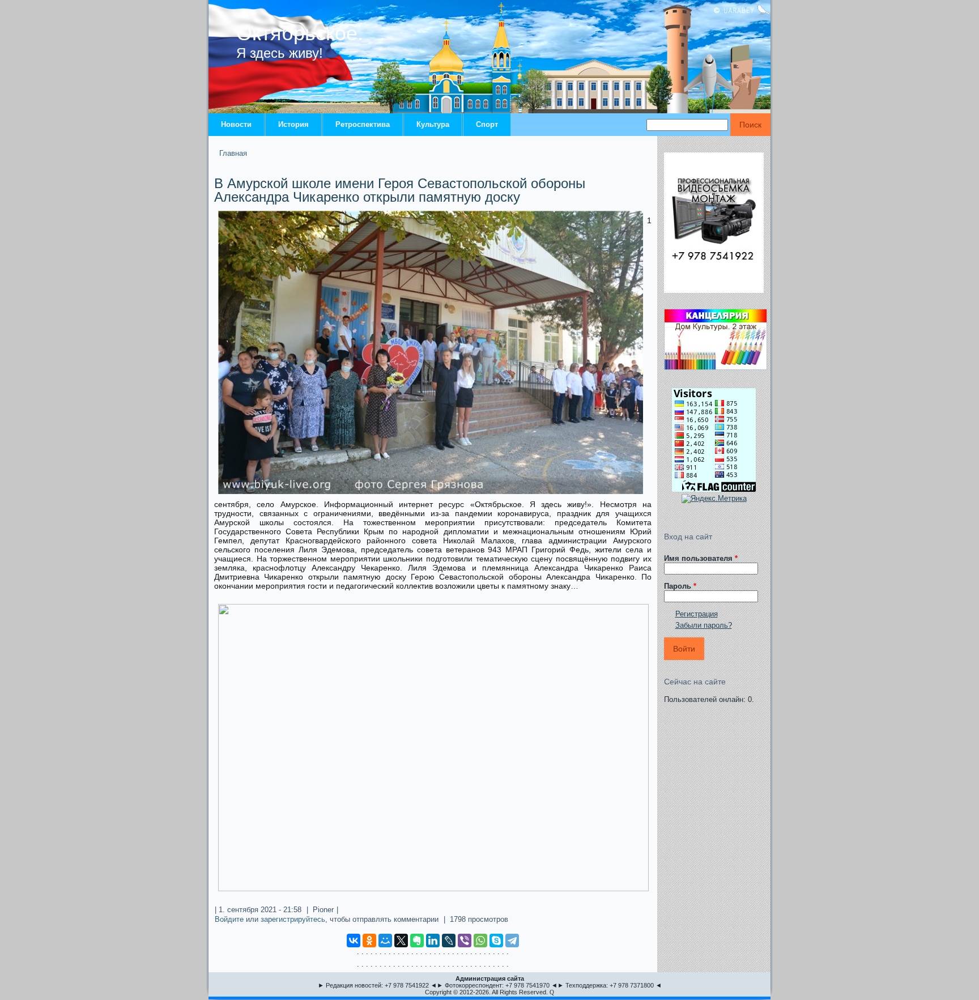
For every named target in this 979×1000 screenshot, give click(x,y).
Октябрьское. (299, 33)
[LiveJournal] (449, 940)
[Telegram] (512, 940)
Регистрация (696, 614)
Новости (236, 124)
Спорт (487, 124)
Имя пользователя (701, 558)
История (293, 124)
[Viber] (464, 940)
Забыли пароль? (703, 625)
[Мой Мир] (385, 940)
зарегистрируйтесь (293, 919)
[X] (401, 940)
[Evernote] (417, 940)
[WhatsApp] (480, 940)
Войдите (229, 919)
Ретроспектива (362, 124)
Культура (432, 124)
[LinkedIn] (433, 940)
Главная (233, 153)
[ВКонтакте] (353, 940)
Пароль (680, 586)
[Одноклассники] (369, 940)
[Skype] (496, 940)
